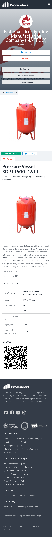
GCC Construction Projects (14, 484)
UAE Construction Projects (14, 463)
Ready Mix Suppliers (30, 449)
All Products (10, 92)
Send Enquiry (27, 82)
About (5, 496)
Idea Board (7, 507)
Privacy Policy (38, 526)
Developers (8, 438)
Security (6, 529)
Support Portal (33, 507)
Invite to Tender (28, 76)
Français (39, 516)
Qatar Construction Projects (14, 470)
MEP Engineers (9, 445)
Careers (21, 496)
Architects (20, 438)
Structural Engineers (29, 442)
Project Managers (10, 442)
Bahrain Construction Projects (15, 474)
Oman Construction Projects (15, 477)
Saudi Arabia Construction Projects (17, 467)
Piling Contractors (10, 449)
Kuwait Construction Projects (15, 481)
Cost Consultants (26, 445)
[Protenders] (15, 3)
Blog (13, 496)
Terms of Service (25, 526)
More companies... (10, 452)
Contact (32, 496)
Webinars (20, 507)
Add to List (27, 69)
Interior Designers (35, 438)
